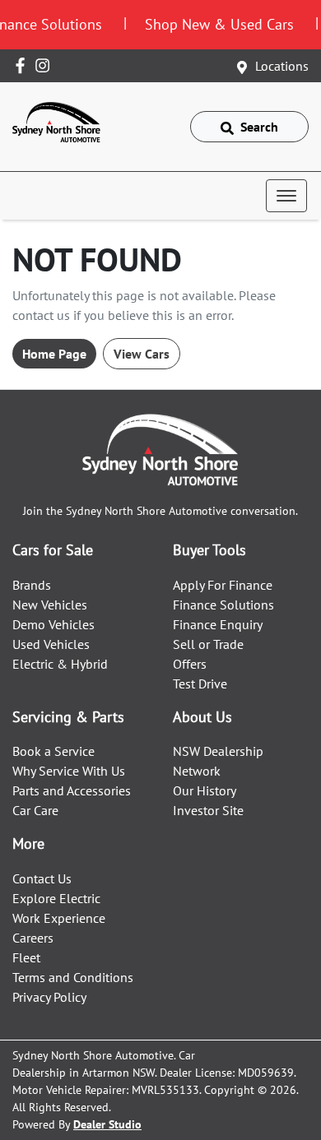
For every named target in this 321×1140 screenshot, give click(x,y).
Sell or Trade (208, 644)
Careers (33, 937)
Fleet (26, 957)
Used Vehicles (51, 644)
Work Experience (58, 918)
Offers (190, 664)
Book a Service (53, 751)
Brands (31, 585)
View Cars (142, 353)
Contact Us (42, 878)
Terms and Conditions (72, 977)
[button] (286, 195)
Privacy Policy (49, 997)
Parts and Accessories (71, 790)
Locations (282, 66)
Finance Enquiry (218, 624)
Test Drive (200, 683)
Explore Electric (56, 898)
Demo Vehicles (53, 624)
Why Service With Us (68, 770)
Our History (204, 790)
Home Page (54, 353)
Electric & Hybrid (60, 664)
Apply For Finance (222, 585)
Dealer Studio (107, 1124)
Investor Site (208, 810)
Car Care (35, 810)
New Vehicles (49, 604)
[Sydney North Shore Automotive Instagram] (46, 65)
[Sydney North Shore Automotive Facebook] (23, 65)
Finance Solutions (223, 604)
